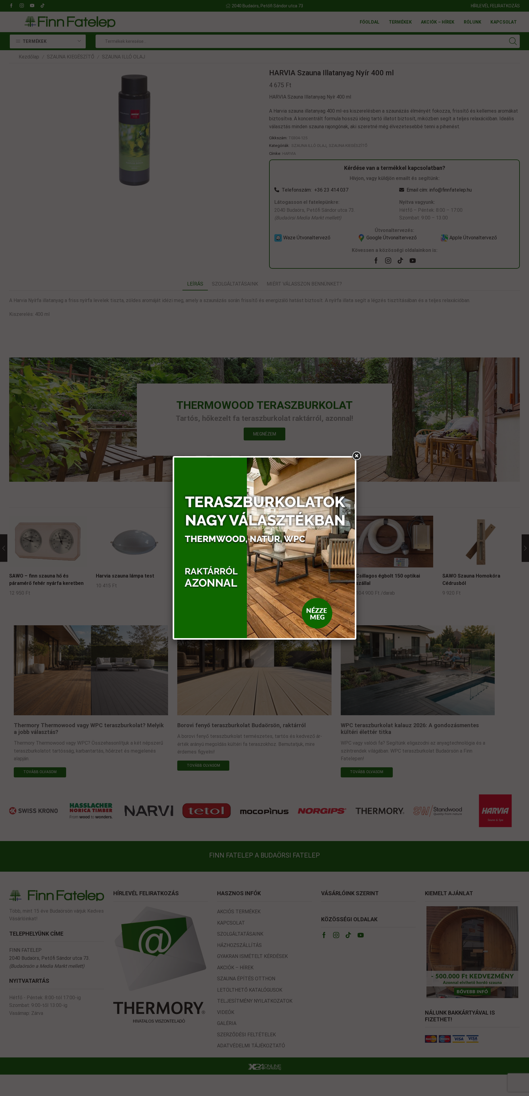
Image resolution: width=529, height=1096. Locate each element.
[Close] (356, 456)
